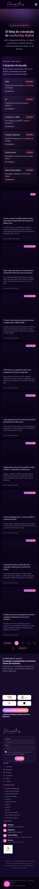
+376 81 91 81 (11, 827)
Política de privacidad (12, 791)
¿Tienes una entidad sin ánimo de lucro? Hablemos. (16, 715)
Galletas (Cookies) (11, 796)
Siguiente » (23, 648)
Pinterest (8, 772)
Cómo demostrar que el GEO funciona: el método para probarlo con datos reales (19, 420)
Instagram (9, 769)
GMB (7, 778)
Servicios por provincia (12, 815)
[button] (36, 4)
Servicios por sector (11, 818)
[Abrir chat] (7, 884)
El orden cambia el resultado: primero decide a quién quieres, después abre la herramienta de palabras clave (18, 220)
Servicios (8, 799)
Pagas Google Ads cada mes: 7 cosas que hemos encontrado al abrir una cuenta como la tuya (18, 271)
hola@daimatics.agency (15, 832)
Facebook (9, 767)
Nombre (7, 739)
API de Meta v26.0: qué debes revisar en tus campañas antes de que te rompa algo (17, 371)
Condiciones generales (12, 788)
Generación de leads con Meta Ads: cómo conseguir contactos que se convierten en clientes (16, 566)
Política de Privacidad (18, 754)
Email (7, 745)
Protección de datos (11, 794)
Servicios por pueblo (11, 812)
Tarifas (7, 810)
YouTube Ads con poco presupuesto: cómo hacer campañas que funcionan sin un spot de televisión (19, 616)
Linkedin (8, 781)
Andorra (8, 804)
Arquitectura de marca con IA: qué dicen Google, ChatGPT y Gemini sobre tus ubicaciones (19, 468)
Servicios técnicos (10, 802)
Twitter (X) (9, 775)
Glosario (8, 807)
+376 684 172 (20, 827)
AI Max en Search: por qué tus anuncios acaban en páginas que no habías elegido (18, 321)
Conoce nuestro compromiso (15, 710)
